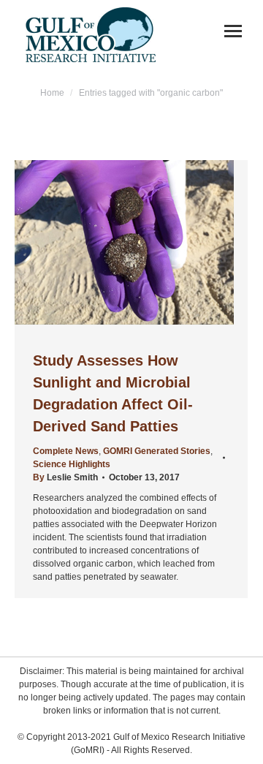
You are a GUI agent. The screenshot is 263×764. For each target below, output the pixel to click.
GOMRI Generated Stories (156, 451)
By (65, 477)
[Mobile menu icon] (233, 31)
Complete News (66, 451)
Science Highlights (71, 464)
